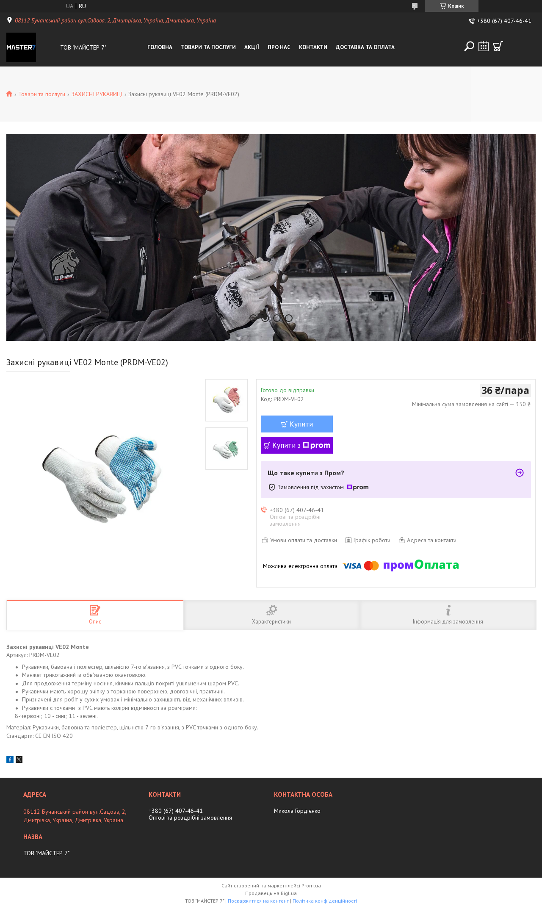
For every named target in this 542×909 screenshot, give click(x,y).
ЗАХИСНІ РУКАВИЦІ (97, 94)
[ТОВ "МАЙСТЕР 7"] (31, 47)
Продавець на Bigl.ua (271, 893)
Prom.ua (311, 885)
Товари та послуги (208, 47)
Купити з (286, 445)
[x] (19, 761)
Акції (251, 47)
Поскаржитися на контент (258, 901)
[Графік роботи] (483, 46)
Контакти (313, 47)
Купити (301, 424)
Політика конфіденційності (325, 901)
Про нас (279, 47)
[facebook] (10, 761)
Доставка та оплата (365, 47)
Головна (159, 47)
